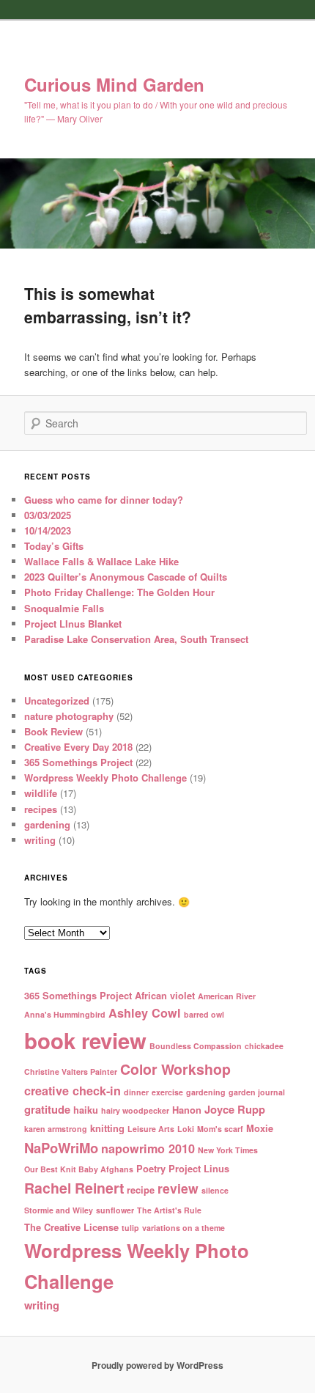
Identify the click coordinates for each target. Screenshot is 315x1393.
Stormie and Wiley (58, 1210)
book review (85, 1040)
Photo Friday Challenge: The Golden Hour (119, 592)
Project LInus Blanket (73, 624)
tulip (130, 1227)
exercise (167, 1092)
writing (40, 840)
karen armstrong (55, 1128)
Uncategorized (56, 700)
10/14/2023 (47, 530)
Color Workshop (175, 1069)
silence (215, 1190)
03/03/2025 (47, 515)
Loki (185, 1128)
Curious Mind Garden (114, 84)
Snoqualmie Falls (64, 608)
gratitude (47, 1109)
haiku (85, 1110)
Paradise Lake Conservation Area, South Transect (136, 639)
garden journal (257, 1092)
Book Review (53, 731)
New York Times (228, 1149)
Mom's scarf (220, 1128)
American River (227, 995)
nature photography (69, 716)
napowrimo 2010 (148, 1148)
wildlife (40, 793)
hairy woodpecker (135, 1110)
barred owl (204, 1014)
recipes (40, 809)
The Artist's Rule (169, 1210)
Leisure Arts (150, 1128)
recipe (141, 1190)
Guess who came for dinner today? (103, 500)
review (178, 1188)
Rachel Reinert (74, 1187)
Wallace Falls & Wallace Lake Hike (101, 561)
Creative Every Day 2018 (78, 747)
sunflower (115, 1210)
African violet (165, 995)
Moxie (259, 1128)
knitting (107, 1128)
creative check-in (72, 1090)
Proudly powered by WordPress (157, 1365)
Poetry (151, 1168)
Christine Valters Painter (70, 1071)
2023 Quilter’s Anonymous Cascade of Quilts (125, 577)
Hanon (186, 1110)
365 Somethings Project (78, 762)
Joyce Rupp (234, 1109)
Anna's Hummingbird (64, 1014)
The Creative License (71, 1227)
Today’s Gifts (54, 546)
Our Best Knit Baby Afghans (78, 1169)
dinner (136, 1092)
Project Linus (198, 1168)
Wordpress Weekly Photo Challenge (105, 777)
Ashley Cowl (144, 1012)
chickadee (264, 1045)
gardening (47, 824)
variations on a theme (183, 1227)
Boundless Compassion (195, 1045)
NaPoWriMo (61, 1148)
